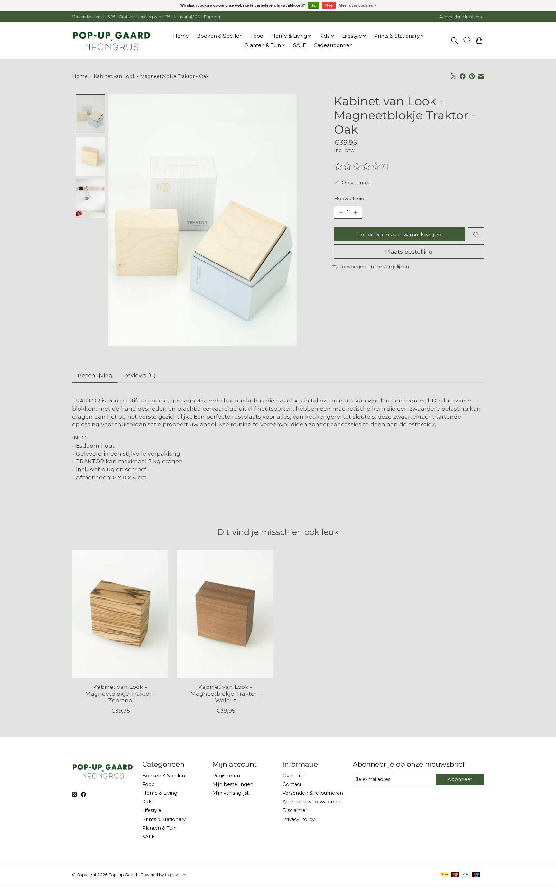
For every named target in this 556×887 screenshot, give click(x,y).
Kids (147, 802)
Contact (292, 784)
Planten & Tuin (159, 828)
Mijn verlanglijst (230, 793)
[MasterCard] (455, 875)
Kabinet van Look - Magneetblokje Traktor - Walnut (225, 693)
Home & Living (159, 793)
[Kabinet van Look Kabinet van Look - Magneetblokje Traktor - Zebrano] (120, 614)
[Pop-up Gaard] (111, 40)
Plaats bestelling (409, 251)
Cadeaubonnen (333, 45)
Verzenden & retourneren (313, 793)
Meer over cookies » (357, 5)
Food (257, 36)
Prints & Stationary (164, 819)
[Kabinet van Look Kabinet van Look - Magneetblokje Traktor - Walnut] (225, 614)
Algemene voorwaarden (311, 802)
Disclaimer (295, 810)
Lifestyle (151, 810)
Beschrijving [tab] (95, 375)
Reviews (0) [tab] (139, 375)
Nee (329, 5)
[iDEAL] (444, 875)
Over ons (293, 776)
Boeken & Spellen (220, 36)
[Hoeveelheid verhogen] (355, 212)
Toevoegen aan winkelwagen (399, 234)
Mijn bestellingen (232, 784)
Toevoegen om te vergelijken (374, 267)
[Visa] (465, 875)
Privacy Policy (299, 819)
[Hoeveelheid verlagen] (341, 212)
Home (181, 36)
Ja (313, 5)
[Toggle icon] (454, 40)
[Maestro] (476, 875)
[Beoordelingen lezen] (357, 166)
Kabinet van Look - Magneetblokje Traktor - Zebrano (120, 693)
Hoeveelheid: (349, 198)
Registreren (226, 776)
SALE (299, 45)
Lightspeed (175, 875)
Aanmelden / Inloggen (460, 16)
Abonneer (460, 779)
